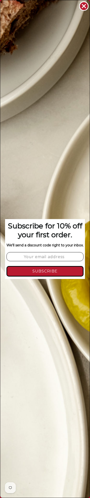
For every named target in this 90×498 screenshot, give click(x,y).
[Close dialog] (84, 6)
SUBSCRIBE (45, 271)
